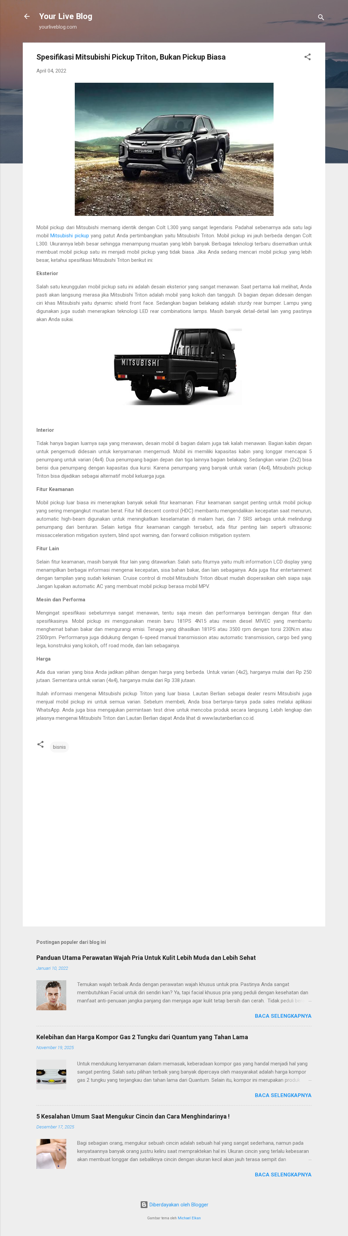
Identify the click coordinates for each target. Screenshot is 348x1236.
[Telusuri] (321, 18)
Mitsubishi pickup (69, 236)
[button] (307, 58)
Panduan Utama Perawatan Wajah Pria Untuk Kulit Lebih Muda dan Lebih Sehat (146, 957)
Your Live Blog (65, 16)
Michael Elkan (189, 1218)
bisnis (59, 747)
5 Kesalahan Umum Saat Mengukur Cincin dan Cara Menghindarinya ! (133, 1116)
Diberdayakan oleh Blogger (178, 1205)
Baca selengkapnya (283, 1016)
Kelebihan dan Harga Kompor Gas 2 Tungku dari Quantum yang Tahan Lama (142, 1037)
